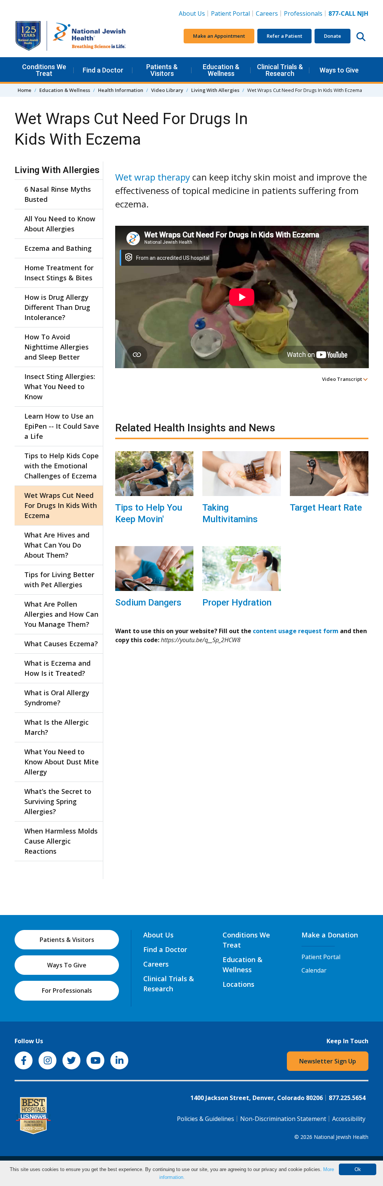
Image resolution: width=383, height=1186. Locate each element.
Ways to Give (339, 70)
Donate (332, 36)
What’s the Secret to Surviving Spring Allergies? (57, 801)
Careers (268, 13)
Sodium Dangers (148, 602)
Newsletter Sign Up (327, 1061)
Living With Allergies (215, 90)
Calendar (314, 970)
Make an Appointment (219, 36)
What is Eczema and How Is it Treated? (57, 668)
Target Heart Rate (326, 507)
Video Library (167, 90)
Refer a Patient (284, 36)
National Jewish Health (341, 1136)
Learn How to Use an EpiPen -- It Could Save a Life (61, 426)
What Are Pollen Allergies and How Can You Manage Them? (61, 614)
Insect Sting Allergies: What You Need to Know (59, 386)
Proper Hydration (237, 602)
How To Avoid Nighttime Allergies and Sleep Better (56, 346)
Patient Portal (230, 13)
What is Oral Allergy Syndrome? (56, 697)
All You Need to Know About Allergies (59, 223)
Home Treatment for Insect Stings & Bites (59, 272)
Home (24, 90)
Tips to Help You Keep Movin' (148, 513)
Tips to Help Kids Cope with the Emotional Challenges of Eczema (61, 465)
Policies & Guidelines (205, 1119)
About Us (192, 13)
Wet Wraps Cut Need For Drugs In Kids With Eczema (60, 505)
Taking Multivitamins (230, 513)
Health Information (120, 90)
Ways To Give (66, 965)
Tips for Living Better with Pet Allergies (59, 579)
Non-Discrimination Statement (283, 1119)
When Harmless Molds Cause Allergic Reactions (61, 841)
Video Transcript (342, 379)
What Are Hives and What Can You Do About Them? (56, 545)
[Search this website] (360, 36)
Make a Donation (329, 934)
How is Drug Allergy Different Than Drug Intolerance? (57, 307)
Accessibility (348, 1119)
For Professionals (67, 990)
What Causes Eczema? (61, 643)
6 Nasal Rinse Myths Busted (57, 194)
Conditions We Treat (44, 70)
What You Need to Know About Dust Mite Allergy (61, 761)
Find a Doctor (103, 70)
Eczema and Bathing (58, 248)
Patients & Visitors (162, 70)
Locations (238, 984)
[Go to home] (71, 36)
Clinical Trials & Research (280, 70)
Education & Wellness (221, 70)
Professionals (303, 13)
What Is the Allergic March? (56, 727)
